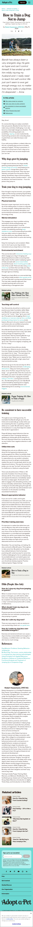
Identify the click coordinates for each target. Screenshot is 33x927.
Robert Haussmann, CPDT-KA (14, 27)
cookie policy (9, 919)
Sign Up (22, 2)
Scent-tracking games (20, 264)
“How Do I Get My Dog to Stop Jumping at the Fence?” (21, 841)
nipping (11, 134)
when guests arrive (25, 277)
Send (26, 856)
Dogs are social (12, 167)
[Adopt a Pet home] (7, 2)
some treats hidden (22, 262)
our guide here (24, 625)
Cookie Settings (16, 924)
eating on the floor (7, 378)
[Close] (31, 913)
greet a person (6, 169)
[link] (25, 864)
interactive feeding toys (23, 254)
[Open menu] (29, 2)
